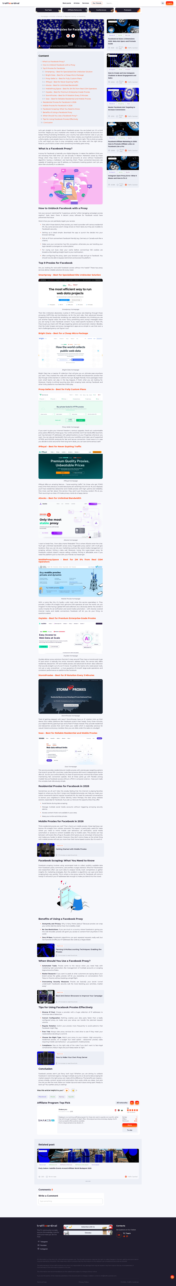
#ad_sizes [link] (127, 35)
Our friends (97, 3)
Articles (77, 3)
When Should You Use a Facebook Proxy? (59, 116)
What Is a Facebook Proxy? (53, 62)
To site (129, 1130)
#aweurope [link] (42, 1164)
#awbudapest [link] (95, 1164)
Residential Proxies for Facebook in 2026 (58, 102)
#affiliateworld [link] (53, 1164)
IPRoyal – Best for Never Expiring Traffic (60, 82)
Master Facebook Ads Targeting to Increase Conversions (121, 108)
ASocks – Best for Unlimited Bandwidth (60, 85)
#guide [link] (71, 1097)
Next (136, 1163)
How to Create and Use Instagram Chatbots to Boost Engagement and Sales (122, 75)
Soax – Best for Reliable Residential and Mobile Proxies (66, 99)
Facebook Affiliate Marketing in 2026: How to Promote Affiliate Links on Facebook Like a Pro (122, 144)
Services (85, 3)
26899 (117, 150)
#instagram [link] (112, 69)
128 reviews (131, 1112)
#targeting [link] (121, 103)
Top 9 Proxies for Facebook (53, 68)
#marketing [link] (121, 138)
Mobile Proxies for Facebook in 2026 (56, 106)
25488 (117, 184)
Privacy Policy (84, 1282)
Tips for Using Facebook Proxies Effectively (59, 119)
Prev (39, 1163)
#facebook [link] (42, 1097)
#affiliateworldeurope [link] (66, 1164)
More (130, 1125)
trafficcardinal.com (60, 1265)
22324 (117, 82)
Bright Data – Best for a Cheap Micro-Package (63, 75)
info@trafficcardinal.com (108, 1276)
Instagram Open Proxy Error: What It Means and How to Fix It (122, 177)
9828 (117, 47)
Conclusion (47, 123)
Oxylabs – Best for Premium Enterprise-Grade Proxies (66, 92)
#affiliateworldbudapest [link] (81, 1164)
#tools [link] (52, 1097)
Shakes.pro (63, 1109)
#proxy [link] (61, 1097)
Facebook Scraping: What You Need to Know (60, 109)
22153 (117, 116)
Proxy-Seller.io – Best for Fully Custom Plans (62, 79)
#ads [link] (128, 103)
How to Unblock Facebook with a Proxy (58, 65)
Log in (169, 3)
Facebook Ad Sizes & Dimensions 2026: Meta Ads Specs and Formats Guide (122, 41)
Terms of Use (42, 1282)
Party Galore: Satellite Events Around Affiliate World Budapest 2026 (64, 1168)
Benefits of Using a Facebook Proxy (56, 112)
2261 (48, 1177)
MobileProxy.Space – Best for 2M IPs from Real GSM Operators (69, 89)
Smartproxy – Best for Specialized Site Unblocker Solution (67, 72)
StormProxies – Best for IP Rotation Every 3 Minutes (65, 95)
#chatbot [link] (128, 69)
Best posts (67, 3)
